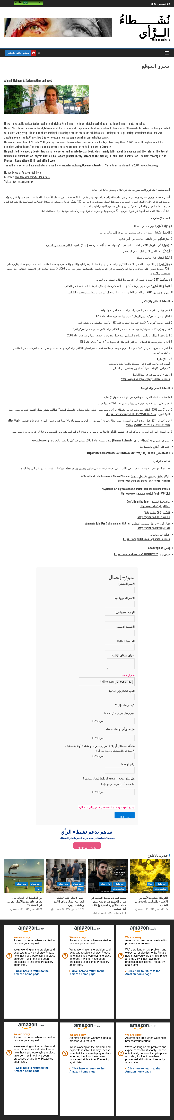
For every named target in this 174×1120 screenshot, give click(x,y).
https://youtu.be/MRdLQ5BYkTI (153, 528)
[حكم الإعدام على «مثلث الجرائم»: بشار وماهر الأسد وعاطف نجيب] (66, 876)
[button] (166, 53)
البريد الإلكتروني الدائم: (122, 691)
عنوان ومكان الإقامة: (123, 655)
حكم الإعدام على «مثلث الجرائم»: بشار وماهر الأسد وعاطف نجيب (69, 901)
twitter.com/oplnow (23, 182)
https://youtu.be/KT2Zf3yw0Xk (153, 517)
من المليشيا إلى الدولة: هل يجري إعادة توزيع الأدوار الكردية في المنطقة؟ (24, 901)
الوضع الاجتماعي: (125, 612)
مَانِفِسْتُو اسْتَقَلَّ (67, 409)
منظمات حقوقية (160, 889)
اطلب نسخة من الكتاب (59, 245)
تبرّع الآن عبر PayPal (87, 847)
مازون (154, 447)
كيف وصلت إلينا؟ (125, 705)
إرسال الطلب (124, 816)
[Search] (39, 53)
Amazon (26, 172)
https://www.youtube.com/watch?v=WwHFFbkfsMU (143, 481)
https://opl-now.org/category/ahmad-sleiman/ (145, 379)
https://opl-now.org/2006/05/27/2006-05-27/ (131, 414)
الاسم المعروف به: (124, 598)
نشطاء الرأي (139, 909)
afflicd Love (48, 160)
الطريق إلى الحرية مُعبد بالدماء (84, 420)
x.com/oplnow (155, 548)
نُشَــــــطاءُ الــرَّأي (144, 25)
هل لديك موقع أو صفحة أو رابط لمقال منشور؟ (109, 778)
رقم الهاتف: (128, 764)
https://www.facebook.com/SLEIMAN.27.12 (136, 554)
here (38, 172)
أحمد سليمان (161, 884)
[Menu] (166, 53)
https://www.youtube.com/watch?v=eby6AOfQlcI (145, 493)
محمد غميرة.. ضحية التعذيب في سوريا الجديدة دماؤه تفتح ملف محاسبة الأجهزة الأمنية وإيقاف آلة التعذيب (108, 903)
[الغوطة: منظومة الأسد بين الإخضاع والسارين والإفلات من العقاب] (150, 876)
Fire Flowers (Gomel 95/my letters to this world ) (80, 156)
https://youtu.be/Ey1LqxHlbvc (155, 506)
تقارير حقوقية (105, 884)
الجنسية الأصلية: (125, 626)
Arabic (19, 2)
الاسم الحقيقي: (126, 584)
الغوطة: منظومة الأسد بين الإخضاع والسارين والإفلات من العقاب (151, 901)
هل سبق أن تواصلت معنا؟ (120, 729)
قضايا (150, 884)
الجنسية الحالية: (126, 641)
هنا (16, 269)
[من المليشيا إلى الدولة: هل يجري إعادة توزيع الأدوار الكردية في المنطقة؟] (24, 876)
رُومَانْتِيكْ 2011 (162, 279)
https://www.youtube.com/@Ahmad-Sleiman (146, 539)
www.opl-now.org (149, 165)
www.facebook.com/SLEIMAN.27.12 (32, 177)
